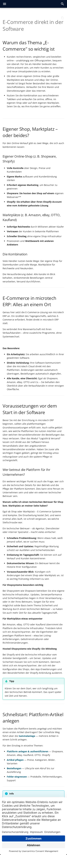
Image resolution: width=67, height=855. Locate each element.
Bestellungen (14, 768)
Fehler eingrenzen (17, 776)
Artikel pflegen (15, 759)
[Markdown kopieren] (62, 18)
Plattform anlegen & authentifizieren (27, 751)
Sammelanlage (27, 735)
